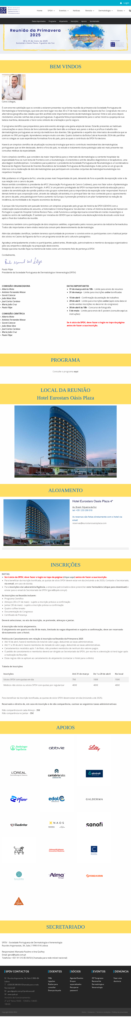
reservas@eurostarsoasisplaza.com (89, 523)
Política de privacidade (120, 1012)
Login (126, 3)
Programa (52, 21)
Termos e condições (103, 1012)
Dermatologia (105, 10)
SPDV (50, 10)
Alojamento (63, 21)
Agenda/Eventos (76, 978)
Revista (88, 10)
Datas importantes (39, 21)
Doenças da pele (54, 990)
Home (39, 10)
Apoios (84, 21)
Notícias (76, 10)
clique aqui (69, 577)
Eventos (62, 10)
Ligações (51, 981)
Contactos (91, 1012)
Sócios (120, 10)
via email (9, 583)
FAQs (50, 978)
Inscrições (74, 21)
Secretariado (94, 21)
